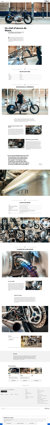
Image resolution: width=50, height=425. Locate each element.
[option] (5, 223)
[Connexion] (8, 1)
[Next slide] (41, 55)
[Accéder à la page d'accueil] (46, 1)
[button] (2, 1)
